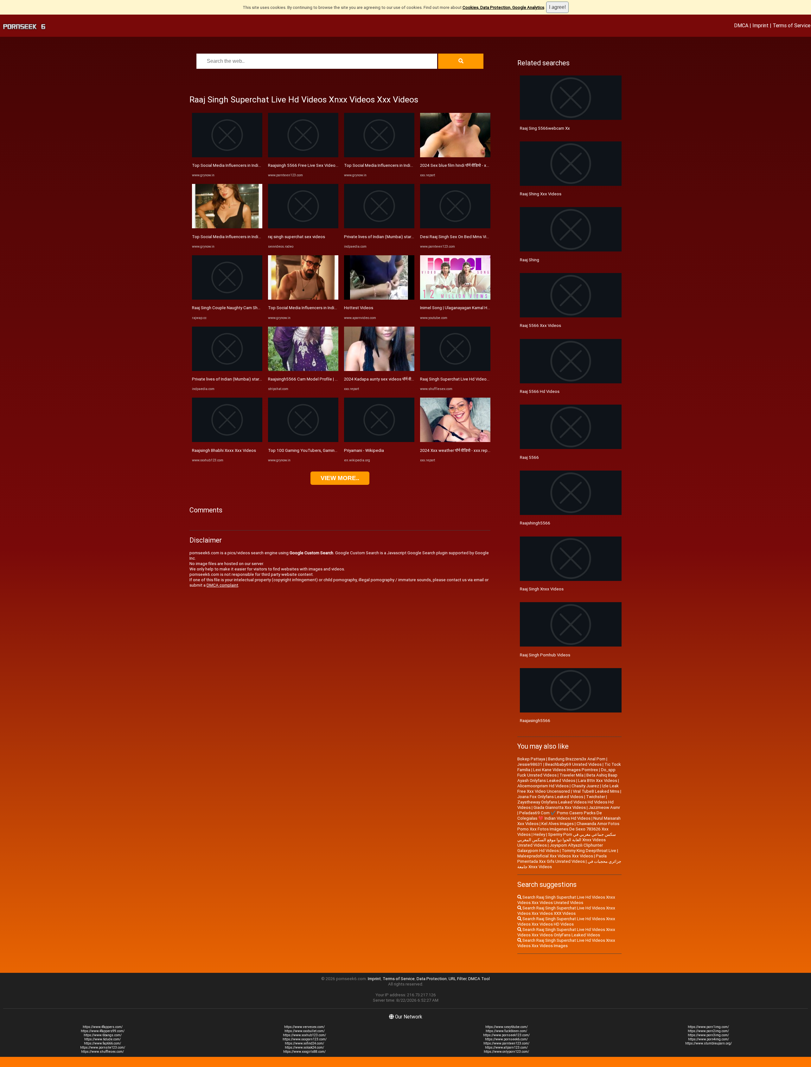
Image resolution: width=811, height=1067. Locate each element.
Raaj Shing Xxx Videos (540, 194)
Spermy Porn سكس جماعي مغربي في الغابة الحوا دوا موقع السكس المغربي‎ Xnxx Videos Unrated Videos (566, 840)
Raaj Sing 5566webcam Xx (545, 128)
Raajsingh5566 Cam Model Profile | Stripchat (310, 379)
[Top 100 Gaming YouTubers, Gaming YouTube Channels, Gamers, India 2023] (303, 440)
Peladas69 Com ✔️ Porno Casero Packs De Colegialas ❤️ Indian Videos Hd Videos (559, 815)
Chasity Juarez (585, 786)
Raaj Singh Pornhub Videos (545, 655)
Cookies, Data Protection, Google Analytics (503, 7)
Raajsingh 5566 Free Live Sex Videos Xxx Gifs (311, 165)
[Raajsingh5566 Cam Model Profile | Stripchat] (303, 369)
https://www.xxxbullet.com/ (304, 1031)
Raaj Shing (529, 260)
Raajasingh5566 (535, 720)
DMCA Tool (479, 978)
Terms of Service (791, 25)
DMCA (741, 25)
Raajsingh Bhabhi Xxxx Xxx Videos (224, 450)
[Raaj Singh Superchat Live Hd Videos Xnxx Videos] (455, 369)
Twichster (595, 796)
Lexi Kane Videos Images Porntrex (565, 769)
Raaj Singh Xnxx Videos (542, 589)
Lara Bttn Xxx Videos (597, 780)
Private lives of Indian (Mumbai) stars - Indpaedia (237, 379)
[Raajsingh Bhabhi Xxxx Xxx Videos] (227, 440)
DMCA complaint (222, 585)
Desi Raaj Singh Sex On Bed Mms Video (457, 236)
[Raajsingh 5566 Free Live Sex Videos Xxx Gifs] (303, 156)
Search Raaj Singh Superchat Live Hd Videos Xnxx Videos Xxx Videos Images (566, 943)
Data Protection (432, 978)
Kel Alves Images (557, 823)
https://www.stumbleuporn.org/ (708, 1043)
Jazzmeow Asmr (604, 807)
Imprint (760, 25)
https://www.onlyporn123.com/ (506, 1052)
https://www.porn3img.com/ (708, 1035)
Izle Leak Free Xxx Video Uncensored (568, 788)
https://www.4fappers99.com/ (103, 1031)
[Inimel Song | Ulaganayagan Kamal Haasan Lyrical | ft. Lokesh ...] (455, 298)
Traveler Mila (571, 775)
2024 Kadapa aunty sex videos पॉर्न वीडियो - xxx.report (392, 379)
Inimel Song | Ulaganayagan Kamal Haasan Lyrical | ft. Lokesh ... (478, 307)
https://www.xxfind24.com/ (304, 1043)
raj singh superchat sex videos (296, 236)
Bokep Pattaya (531, 759)
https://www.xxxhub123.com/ (304, 1035)
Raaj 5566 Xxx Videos (540, 325)
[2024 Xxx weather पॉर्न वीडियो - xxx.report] (455, 440)
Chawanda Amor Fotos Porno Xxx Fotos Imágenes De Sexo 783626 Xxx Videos (568, 829)
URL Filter (457, 978)
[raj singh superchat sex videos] (303, 227)
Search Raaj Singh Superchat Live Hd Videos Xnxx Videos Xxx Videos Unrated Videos (566, 900)
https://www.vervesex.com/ (304, 1027)
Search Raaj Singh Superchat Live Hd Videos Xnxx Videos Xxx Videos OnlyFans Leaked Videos (566, 932)
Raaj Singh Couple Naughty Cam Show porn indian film (242, 307)
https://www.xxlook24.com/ (304, 1047)
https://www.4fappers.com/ (103, 1027)
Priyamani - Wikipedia (364, 450)
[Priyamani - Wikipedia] (379, 440)
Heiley (539, 834)
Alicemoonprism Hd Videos (543, 786)
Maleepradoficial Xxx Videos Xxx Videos (555, 856)
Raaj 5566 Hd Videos (539, 391)
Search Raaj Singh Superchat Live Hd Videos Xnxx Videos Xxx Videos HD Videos (566, 921)
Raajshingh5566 (535, 523)
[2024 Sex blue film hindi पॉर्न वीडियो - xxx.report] (455, 156)
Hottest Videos (358, 307)
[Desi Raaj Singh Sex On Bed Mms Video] (455, 227)
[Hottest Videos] (379, 298)
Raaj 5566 (529, 457)
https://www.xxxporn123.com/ (305, 1039)
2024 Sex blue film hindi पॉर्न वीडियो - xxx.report (461, 165)
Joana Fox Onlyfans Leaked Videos (550, 796)
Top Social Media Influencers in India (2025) (233, 165)
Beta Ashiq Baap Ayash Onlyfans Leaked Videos (567, 777)
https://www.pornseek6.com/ (506, 1039)
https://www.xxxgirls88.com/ (304, 1052)
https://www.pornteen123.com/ (506, 1043)
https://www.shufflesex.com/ (102, 1052)
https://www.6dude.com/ (102, 1039)
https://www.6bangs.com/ (103, 1035)
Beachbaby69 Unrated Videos (573, 764)
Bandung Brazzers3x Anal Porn (576, 759)
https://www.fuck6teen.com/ (506, 1031)
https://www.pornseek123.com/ (506, 1035)
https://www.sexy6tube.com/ (506, 1027)
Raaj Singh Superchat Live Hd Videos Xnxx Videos (466, 379)
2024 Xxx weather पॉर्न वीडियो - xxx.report (456, 450)
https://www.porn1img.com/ (708, 1027)
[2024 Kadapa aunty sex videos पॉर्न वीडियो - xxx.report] (379, 369)
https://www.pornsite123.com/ (102, 1047)
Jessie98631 (529, 764)
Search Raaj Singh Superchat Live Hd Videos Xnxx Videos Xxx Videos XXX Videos (566, 910)
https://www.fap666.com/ (102, 1043)
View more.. (340, 478)
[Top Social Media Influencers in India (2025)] (227, 156)
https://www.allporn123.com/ (506, 1047)
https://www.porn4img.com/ (708, 1039)
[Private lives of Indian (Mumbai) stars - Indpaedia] (227, 369)
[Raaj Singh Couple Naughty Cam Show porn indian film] (227, 298)
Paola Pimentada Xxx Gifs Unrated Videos (562, 858)
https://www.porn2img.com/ (708, 1031)
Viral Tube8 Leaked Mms (596, 791)
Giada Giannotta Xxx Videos (559, 807)
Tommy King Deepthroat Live (589, 850)
